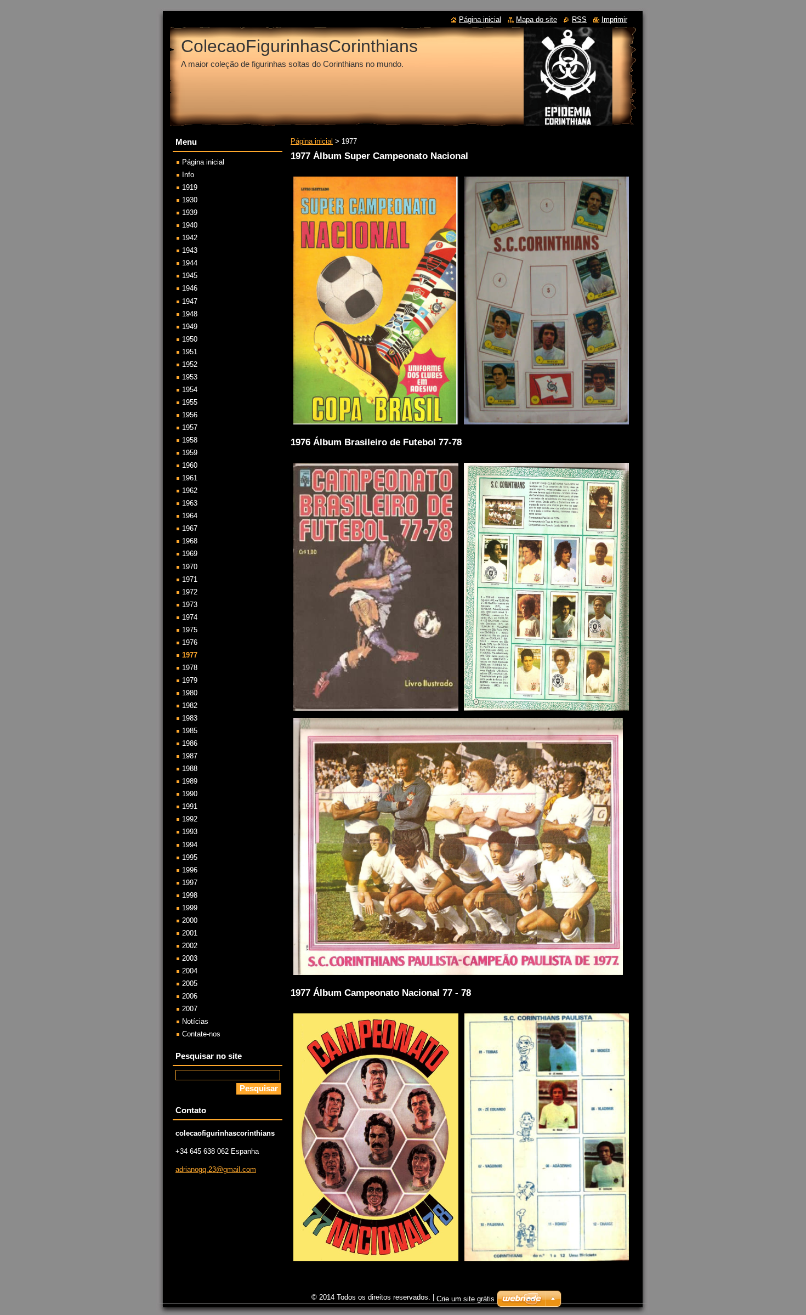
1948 (189, 314)
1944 (189, 263)
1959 (189, 453)
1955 (189, 402)
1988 (189, 768)
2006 (189, 996)
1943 (189, 250)
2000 (189, 920)
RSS (579, 19)
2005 (189, 983)
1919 (189, 187)
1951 (189, 352)
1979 (189, 680)
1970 (189, 567)
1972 (189, 592)
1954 (189, 390)
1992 (189, 819)
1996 (189, 870)
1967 (189, 528)
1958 (189, 440)
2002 (189, 946)
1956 (189, 415)
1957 (189, 427)
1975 (189, 630)
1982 (189, 705)
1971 (189, 579)
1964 (189, 516)
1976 (189, 642)
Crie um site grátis (465, 1299)
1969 (189, 553)
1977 (189, 655)
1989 (189, 781)
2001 (189, 933)
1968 (189, 541)
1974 (189, 617)
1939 (189, 212)
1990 (189, 794)
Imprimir (614, 19)
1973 (189, 604)
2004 (189, 971)
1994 (189, 845)
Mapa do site (536, 19)
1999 (189, 908)
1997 (189, 882)
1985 (189, 731)
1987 (189, 756)
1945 (189, 275)
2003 (189, 958)
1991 (189, 806)
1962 (189, 490)
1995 (189, 857)
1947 (189, 301)
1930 (189, 200)
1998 (189, 895)
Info (188, 175)
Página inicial (312, 141)
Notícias (195, 1021)
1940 (189, 225)
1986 (189, 743)
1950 (189, 339)
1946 (189, 288)
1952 (189, 364)
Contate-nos (201, 1034)
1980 (189, 693)
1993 (189, 831)
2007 (189, 1009)
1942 (189, 238)
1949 (189, 326)
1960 (189, 465)
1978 (189, 668)
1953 (189, 377)
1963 (189, 503)
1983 (189, 718)
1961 (189, 478)
